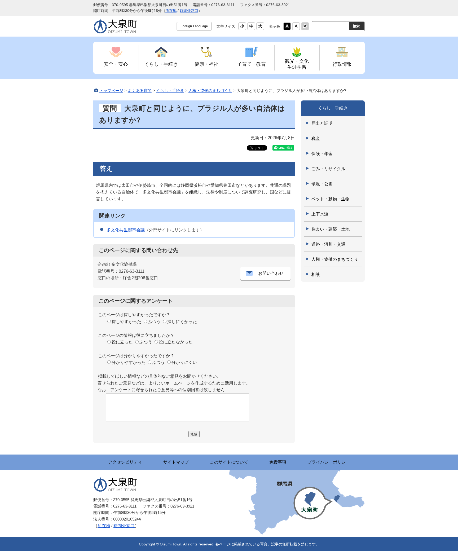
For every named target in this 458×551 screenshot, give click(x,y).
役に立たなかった (176, 342)
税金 (315, 138)
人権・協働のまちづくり (210, 90)
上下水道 (319, 214)
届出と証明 (322, 123)
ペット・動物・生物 (330, 199)
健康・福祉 (206, 64)
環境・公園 (322, 184)
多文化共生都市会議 (126, 230)
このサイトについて (229, 462)
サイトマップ (176, 462)
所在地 (171, 11)
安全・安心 (116, 64)
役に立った (122, 342)
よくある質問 (140, 90)
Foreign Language (194, 26)
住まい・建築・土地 (330, 229)
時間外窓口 (189, 11)
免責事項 (277, 462)
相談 (315, 274)
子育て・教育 (251, 64)
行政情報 (342, 64)
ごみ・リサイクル (328, 168)
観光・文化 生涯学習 (297, 64)
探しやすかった (126, 321)
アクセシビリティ (125, 462)
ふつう (154, 321)
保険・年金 (322, 153)
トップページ (111, 90)
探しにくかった (182, 321)
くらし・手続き (161, 64)
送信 (194, 434)
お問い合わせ (271, 273)
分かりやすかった (129, 362)
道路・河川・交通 (328, 244)
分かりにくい (184, 362)
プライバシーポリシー (328, 462)
